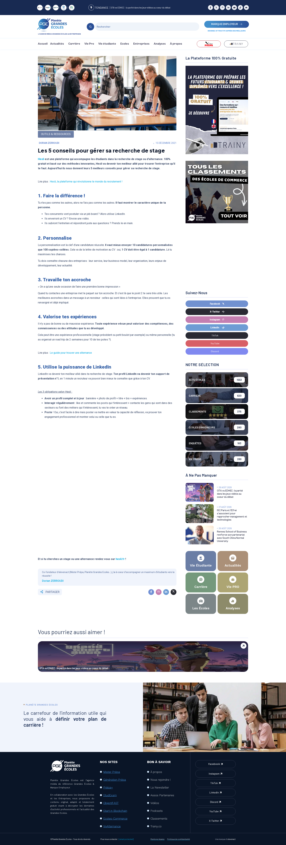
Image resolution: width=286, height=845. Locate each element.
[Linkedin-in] (228, 7)
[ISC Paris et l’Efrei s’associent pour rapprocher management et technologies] (200, 513)
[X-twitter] (216, 7)
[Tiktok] (240, 7)
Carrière (74, 43)
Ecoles (124, 43)
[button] (58, 44)
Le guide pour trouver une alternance (71, 352)
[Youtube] (234, 7)
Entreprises (141, 43)
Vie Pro (89, 43)
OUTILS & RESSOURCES (56, 134)
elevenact (231, 839)
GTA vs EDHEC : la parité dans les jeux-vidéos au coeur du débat (140, 7)
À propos (176, 43)
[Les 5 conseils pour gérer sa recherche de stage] (151, 592)
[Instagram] (222, 7)
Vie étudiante (107, 43)
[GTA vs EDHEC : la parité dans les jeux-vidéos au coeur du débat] (200, 492)
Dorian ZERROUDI (49, 143)
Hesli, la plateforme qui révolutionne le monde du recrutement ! (86, 181)
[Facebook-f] (210, 7)
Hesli (41, 159)
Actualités (57, 43)
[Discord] (246, 7)
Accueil (43, 43)
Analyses (160, 43)
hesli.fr (120, 559)
